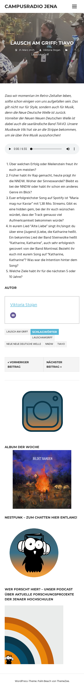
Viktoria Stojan (51, 50)
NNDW (49, 344)
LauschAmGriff (40, 54)
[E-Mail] (13, 315)
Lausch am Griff (17, 332)
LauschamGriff (42, 337)
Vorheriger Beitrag (18, 364)
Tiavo (61, 344)
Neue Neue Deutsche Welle (23, 344)
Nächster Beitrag (54, 364)
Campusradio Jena (31, 6)
